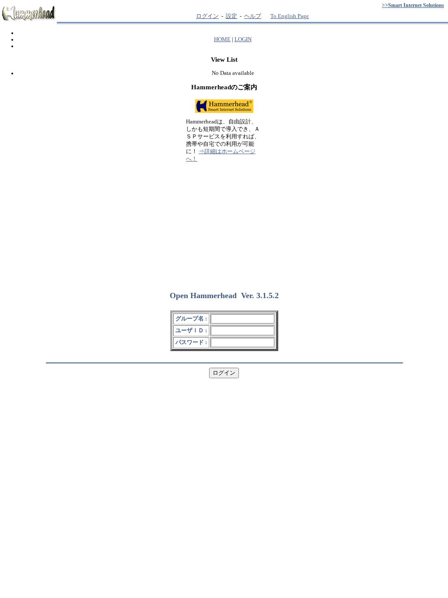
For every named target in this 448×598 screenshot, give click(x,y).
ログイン (207, 16)
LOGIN (243, 39)
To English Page (289, 16)
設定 (231, 16)
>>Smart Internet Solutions (413, 5)
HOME (222, 39)
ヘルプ (252, 16)
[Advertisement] (224, 222)
